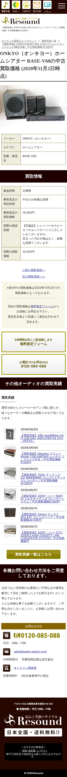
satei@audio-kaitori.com (30, 651)
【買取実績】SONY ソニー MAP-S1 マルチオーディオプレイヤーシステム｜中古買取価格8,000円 (42, 498)
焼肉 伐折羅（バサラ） (35, 750)
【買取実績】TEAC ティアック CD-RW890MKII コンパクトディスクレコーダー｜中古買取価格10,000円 (43, 479)
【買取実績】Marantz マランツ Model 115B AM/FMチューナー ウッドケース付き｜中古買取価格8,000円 (42, 458)
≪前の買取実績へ (33, 270)
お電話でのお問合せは (33, 364)
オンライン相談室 (25, 668)
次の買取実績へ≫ (33, 276)
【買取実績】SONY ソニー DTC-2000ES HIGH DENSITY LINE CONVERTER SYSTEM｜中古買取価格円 (43, 537)
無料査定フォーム (42, 306)
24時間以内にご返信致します (33, 342)
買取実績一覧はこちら (33, 554)
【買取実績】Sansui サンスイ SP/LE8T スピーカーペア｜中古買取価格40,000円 (42, 517)
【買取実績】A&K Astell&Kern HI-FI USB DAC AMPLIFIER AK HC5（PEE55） (42, 438)
